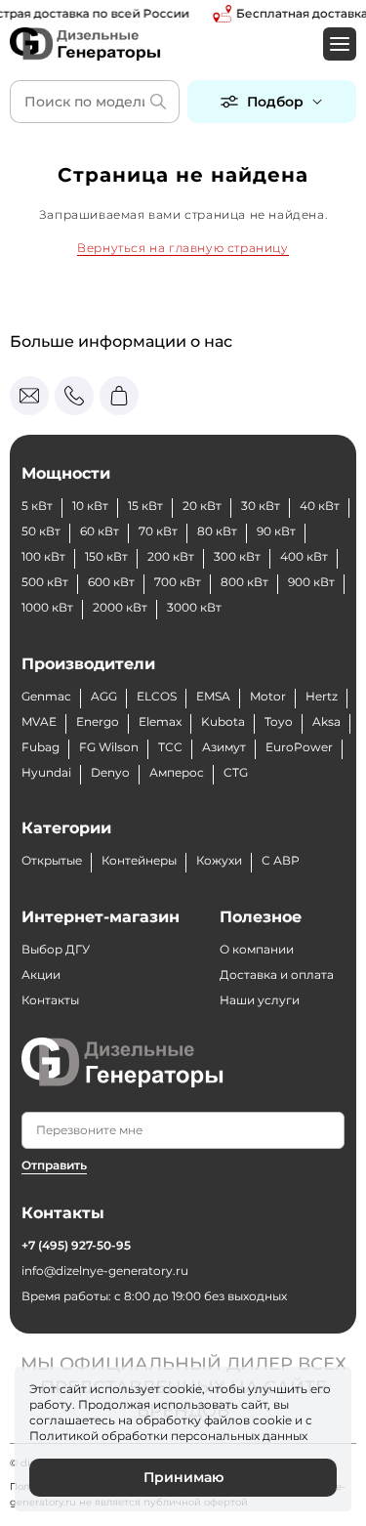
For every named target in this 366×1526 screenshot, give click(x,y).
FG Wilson (109, 747)
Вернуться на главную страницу (182, 247)
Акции (41, 974)
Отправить (54, 1165)
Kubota (223, 721)
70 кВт (158, 531)
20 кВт (202, 505)
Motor (268, 696)
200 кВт (170, 556)
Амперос (176, 772)
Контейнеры (139, 860)
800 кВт (244, 581)
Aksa (326, 721)
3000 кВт (194, 607)
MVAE (39, 721)
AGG (104, 696)
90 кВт (276, 531)
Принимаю (183, 1477)
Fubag (40, 747)
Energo (97, 721)
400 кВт (304, 556)
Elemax (160, 721)
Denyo (110, 772)
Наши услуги (260, 1000)
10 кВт (90, 505)
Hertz (321, 696)
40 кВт (320, 505)
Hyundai (46, 772)
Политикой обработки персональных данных (168, 1435)
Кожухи (219, 860)
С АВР (281, 860)
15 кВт (145, 505)
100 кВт (43, 556)
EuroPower (299, 747)
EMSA (213, 696)
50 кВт (41, 531)
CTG (236, 772)
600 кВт (111, 581)
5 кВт (37, 505)
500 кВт (44, 581)
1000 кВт (47, 607)
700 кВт (177, 581)
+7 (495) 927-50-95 (76, 1245)
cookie (272, 1420)
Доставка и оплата (277, 974)
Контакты (50, 1000)
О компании (257, 949)
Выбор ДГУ (55, 949)
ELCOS (157, 696)
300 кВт (237, 556)
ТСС (170, 747)
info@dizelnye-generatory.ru (104, 1270)
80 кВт (217, 531)
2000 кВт (120, 607)
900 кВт (311, 581)
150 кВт (106, 556)
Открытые (51, 860)
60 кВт (99, 531)
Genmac (46, 696)
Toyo (278, 721)
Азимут (224, 747)
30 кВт (260, 505)
